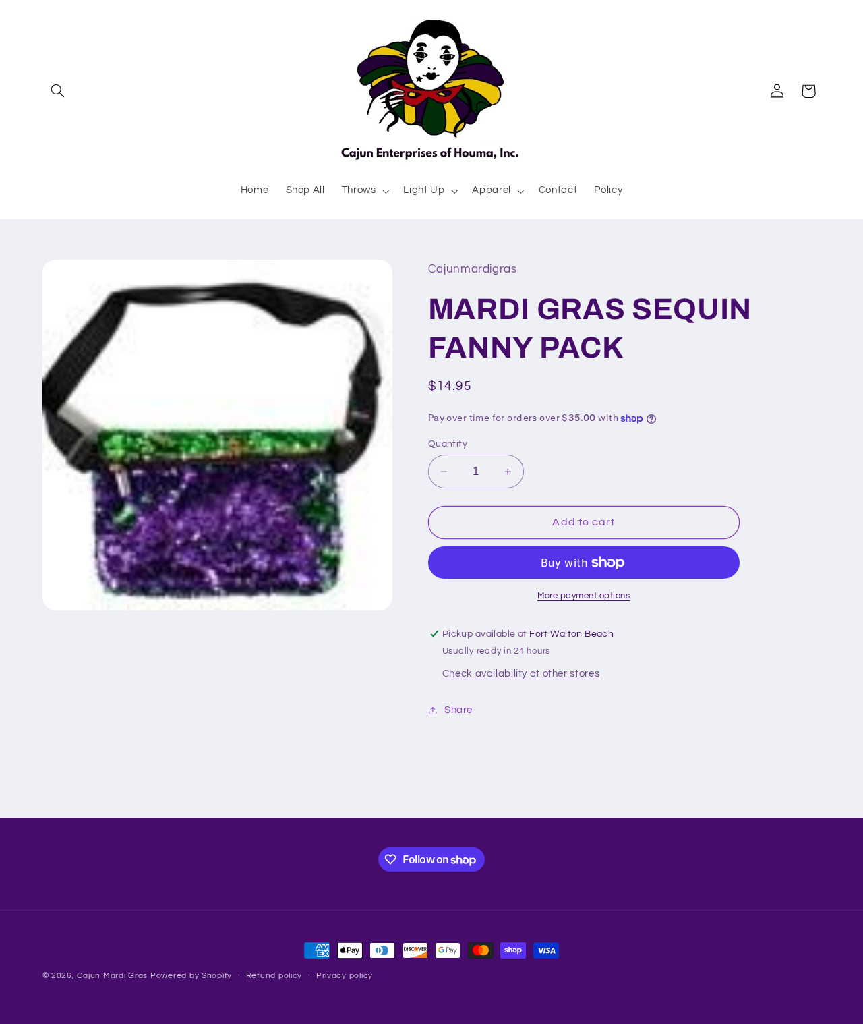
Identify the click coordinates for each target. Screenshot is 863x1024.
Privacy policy (344, 976)
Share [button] (458, 710)
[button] (57, 91)
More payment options (583, 596)
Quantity (447, 444)
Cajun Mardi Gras (112, 975)
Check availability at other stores (520, 674)
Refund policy (274, 976)
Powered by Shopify (191, 975)
